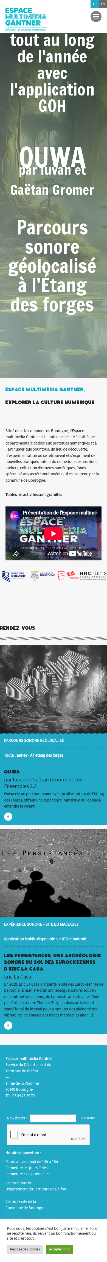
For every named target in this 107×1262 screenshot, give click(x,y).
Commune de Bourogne (25, 1208)
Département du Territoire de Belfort (36, 1189)
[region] (53, 189)
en (103, 4)
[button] (53, 189)
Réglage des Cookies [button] (25, 1249)
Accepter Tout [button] (59, 1249)
